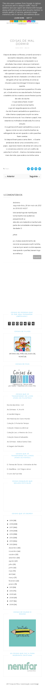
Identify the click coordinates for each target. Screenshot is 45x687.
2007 (11, 601)
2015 (11, 534)
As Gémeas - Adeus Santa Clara (19, 442)
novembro (13, 551)
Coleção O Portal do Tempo (18, 423)
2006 (11, 604)
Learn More (19, 18)
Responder (37, 257)
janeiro (11, 584)
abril (10, 574)
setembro (13, 558)
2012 (11, 544)
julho (10, 564)
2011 (10, 587)
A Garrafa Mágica (13, 414)
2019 (11, 520)
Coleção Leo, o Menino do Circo (19, 432)
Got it (29, 18)
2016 (11, 531)
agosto (11, 561)
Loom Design (34, 684)
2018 (11, 524)
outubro (12, 554)
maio (11, 571)
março (11, 577)
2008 (11, 598)
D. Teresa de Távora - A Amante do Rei (22, 464)
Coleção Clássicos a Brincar (17, 428)
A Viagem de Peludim (15, 446)
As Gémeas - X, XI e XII (15, 409)
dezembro (13, 548)
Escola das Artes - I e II (15, 405)
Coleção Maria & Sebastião (17, 437)
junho (11, 568)
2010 (11, 591)
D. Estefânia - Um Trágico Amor (19, 469)
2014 (11, 538)
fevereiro (12, 581)
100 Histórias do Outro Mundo (18, 419)
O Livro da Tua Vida (14, 474)
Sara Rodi (19, 48)
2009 (11, 594)
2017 (11, 527)
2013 (11, 541)
